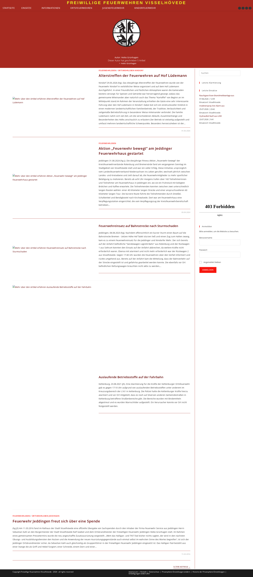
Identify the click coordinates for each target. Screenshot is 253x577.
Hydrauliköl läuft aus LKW (210, 116)
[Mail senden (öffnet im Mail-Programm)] (250, 8)
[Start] (117, 63)
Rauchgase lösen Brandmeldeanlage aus (216, 95)
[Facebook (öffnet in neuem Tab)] (239, 8)
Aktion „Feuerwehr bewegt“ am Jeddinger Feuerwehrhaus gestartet (135, 151)
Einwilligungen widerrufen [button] (139, 573)
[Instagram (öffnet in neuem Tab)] (243, 8)
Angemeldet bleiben (212, 262)
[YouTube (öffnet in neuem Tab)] (246, 8)
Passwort (203, 250)
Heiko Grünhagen (128, 63)
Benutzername (205, 237)
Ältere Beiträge (181, 567)
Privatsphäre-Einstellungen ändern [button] (176, 572)
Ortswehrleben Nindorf (130, 70)
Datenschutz (154, 572)
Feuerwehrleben (107, 70)
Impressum (133, 572)
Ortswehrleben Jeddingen (45, 516)
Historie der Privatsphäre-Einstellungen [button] (209, 572)
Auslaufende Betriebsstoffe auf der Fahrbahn (131, 377)
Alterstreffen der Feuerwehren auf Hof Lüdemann (143, 75)
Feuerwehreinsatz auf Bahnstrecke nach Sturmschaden (138, 226)
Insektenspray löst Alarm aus (211, 105)
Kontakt (143, 572)
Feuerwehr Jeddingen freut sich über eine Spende (56, 521)
